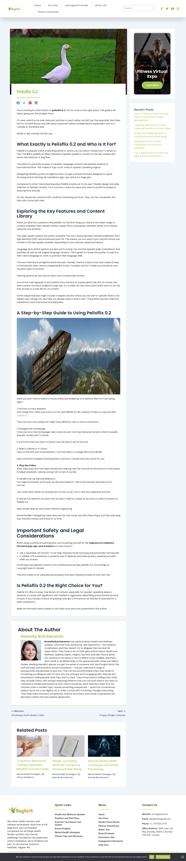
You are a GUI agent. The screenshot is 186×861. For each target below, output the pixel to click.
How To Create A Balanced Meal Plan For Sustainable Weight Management (151, 117)
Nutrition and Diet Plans (67, 818)
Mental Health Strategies (28, 774)
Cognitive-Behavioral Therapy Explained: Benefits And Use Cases (33, 765)
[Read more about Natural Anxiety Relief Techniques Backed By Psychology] (104, 746)
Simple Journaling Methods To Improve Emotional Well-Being (67, 765)
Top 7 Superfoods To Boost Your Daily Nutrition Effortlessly (151, 154)
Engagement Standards (110, 841)
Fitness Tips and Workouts (69, 836)
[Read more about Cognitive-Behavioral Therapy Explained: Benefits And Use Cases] (33, 745)
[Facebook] (18, 102)
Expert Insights (63, 828)
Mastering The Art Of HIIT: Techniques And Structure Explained (148, 145)
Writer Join (101, 5)
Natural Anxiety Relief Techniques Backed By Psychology (103, 765)
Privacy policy (163, 857)
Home (37, 5)
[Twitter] (24, 102)
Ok (152, 857)
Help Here (103, 845)
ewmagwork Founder (76, 5)
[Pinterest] (30, 102)
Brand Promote (106, 833)
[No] (182, 857)
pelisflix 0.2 (22, 415)
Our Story (53, 5)
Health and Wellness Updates (70, 814)
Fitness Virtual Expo (48, 11)
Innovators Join (106, 837)
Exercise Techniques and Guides (68, 823)
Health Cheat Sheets (109, 822)
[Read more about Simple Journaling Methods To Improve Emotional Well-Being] (68, 746)
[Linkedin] (36, 102)
